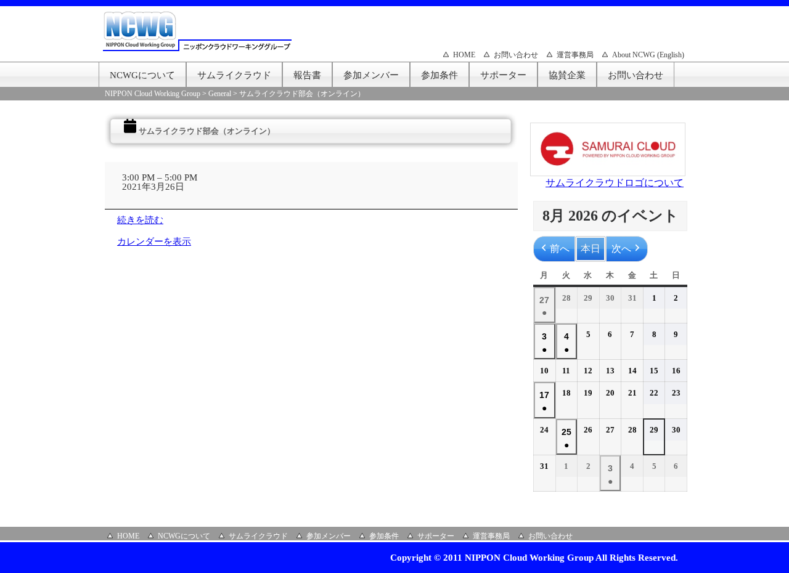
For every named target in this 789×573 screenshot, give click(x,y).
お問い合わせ (516, 55)
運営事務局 (575, 55)
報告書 (307, 75)
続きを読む (140, 220)
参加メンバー (371, 75)
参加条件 (439, 75)
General (219, 93)
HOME (464, 55)
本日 (590, 248)
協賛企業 (567, 75)
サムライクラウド (234, 75)
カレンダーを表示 (154, 241)
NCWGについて (142, 75)
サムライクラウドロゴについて (615, 182)
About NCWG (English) (648, 55)
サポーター (503, 75)
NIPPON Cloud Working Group (152, 93)
